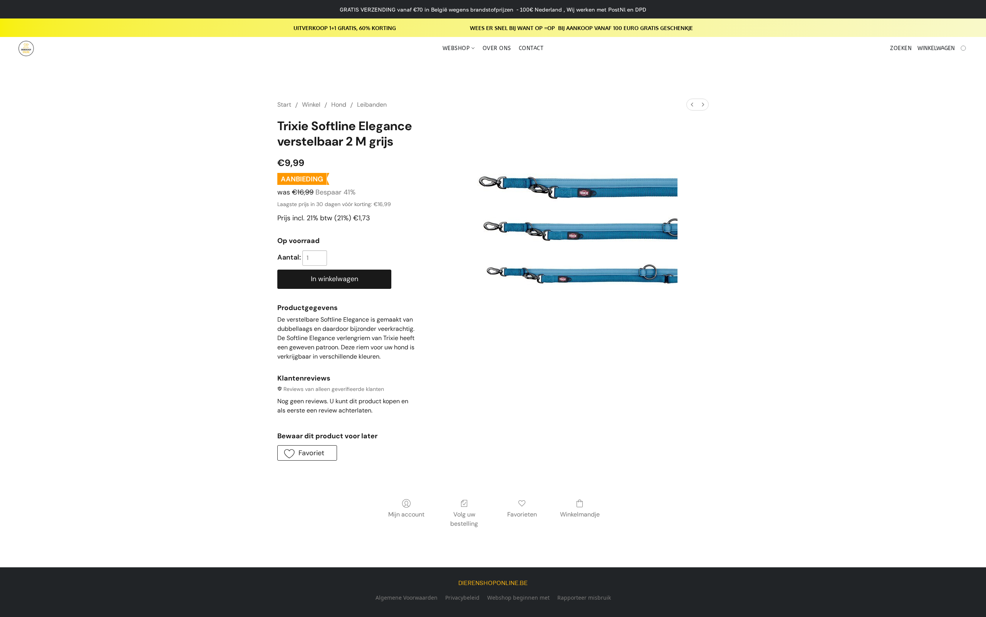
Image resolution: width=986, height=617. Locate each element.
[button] (26, 48)
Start (284, 105)
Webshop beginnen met (518, 597)
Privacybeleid (462, 597)
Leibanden (372, 105)
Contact (531, 48)
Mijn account (406, 514)
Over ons (497, 48)
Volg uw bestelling (464, 519)
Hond (338, 105)
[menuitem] (692, 104)
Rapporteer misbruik (584, 597)
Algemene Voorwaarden (407, 597)
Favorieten (522, 514)
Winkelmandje (580, 514)
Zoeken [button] (901, 48)
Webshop (457, 48)
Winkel (311, 105)
